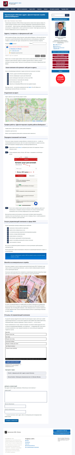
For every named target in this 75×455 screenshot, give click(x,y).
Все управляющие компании (32, 447)
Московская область (30, 445)
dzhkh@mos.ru (57, 46)
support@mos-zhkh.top (62, 430)
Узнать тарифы (60, 55)
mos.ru (19, 147)
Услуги (16, 20)
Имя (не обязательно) (9, 403)
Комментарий (8, 390)
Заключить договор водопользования (60, 62)
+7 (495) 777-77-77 (58, 44)
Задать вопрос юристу (13, 362)
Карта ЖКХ (32, 9)
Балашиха (27, 442)
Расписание (12, 20)
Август (46, 9)
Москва (13, 9)
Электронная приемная (60, 67)
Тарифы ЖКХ (64, 9)
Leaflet (33, 121)
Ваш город (7, 336)
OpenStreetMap (39, 121)
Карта (9, 20)
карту (30, 87)
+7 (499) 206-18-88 (15, 50)
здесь (11, 311)
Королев (27, 443)
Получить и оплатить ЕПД (60, 57)
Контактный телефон (9, 341)
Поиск (67, 15)
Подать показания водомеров (60, 59)
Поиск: (30, 43)
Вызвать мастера (60, 65)
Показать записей (10, 43)
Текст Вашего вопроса (10, 346)
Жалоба (20, 20)
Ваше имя (7, 332)
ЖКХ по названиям (22, 9)
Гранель (39, 9)
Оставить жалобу (54, 9)
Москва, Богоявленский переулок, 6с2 (58, 48)
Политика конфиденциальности (61, 433)
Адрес (6, 20)
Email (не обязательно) (10, 409)
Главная (6, 9)
